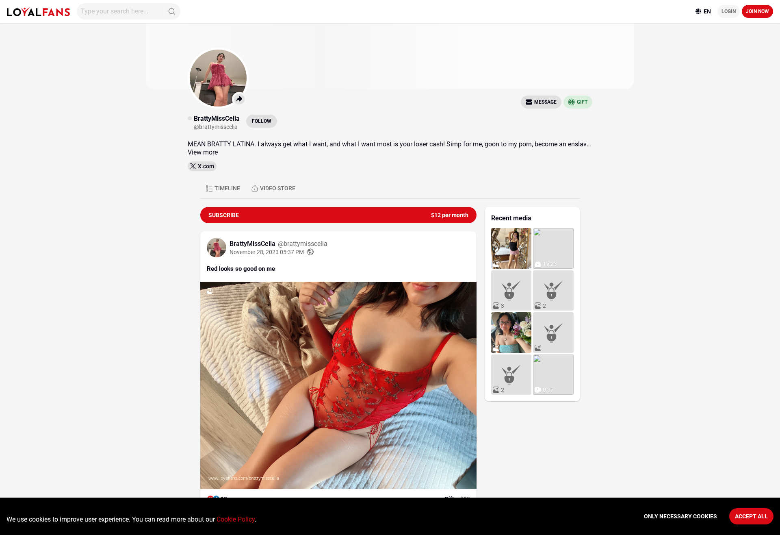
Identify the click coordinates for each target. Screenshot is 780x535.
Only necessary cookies (680, 516)
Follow (261, 121)
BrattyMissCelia (253, 244)
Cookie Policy (236, 519)
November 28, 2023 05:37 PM (267, 252)
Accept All (751, 516)
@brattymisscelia (302, 244)
